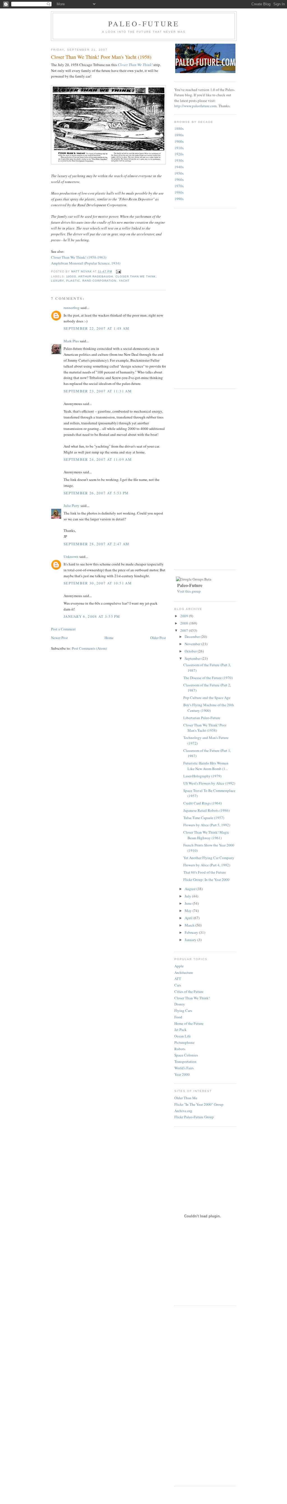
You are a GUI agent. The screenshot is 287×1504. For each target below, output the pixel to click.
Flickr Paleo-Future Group (194, 1116)
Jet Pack (180, 1029)
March (190, 925)
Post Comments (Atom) (89, 648)
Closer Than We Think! (135, 64)
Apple (179, 966)
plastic (73, 280)
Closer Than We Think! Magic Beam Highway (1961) (206, 835)
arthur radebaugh (95, 276)
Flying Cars (183, 1010)
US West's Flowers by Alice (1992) (209, 783)
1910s (179, 147)
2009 (184, 615)
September (193, 658)
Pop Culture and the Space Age (206, 697)
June (189, 903)
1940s (179, 166)
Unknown (71, 556)
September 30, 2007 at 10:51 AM (98, 583)
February (192, 932)
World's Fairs (184, 1067)
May (189, 910)
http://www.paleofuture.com (195, 105)
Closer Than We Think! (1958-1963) (78, 257)
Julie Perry (72, 505)
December (193, 636)
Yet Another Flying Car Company (208, 857)
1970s (179, 185)
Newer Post (59, 637)
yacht (124, 280)
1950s (71, 276)
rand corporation (99, 280)
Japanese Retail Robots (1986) (206, 810)
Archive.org (183, 1110)
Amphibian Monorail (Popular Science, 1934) (85, 263)
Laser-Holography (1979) (202, 775)
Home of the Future (188, 1023)
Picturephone (184, 1042)
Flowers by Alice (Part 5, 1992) (206, 824)
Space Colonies (186, 1055)
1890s (179, 134)
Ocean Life (182, 1035)
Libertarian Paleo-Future (201, 717)
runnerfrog (72, 307)
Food (178, 1016)
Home (109, 637)
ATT (177, 978)
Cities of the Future (188, 991)
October (191, 651)
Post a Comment (63, 628)
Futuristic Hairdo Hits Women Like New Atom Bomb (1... (205, 766)
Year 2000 (182, 1074)
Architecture (183, 972)
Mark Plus (71, 340)
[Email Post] (118, 271)
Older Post (158, 637)
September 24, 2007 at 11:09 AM (98, 459)
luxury (57, 280)
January (191, 939)
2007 (184, 630)
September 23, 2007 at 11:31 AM (98, 391)
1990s (179, 198)
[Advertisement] (196, 298)
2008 (184, 623)
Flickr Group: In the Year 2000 (206, 879)
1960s (179, 179)
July (188, 896)
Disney (179, 1004)
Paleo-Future (143, 23)
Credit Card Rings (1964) (202, 803)
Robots (179, 1048)
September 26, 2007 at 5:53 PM (96, 492)
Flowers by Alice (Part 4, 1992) (206, 864)
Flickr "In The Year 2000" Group (198, 1104)
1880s (179, 128)
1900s (179, 141)
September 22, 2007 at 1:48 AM (96, 328)
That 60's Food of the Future (204, 872)
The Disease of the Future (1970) (208, 677)
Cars (177, 985)
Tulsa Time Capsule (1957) (203, 817)
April (189, 917)
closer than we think (135, 276)
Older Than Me (185, 1097)
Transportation (185, 1061)
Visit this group (189, 591)
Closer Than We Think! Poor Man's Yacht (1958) (204, 727)
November (193, 643)
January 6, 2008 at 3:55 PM (92, 616)
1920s (179, 153)
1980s (179, 192)
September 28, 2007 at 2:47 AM (96, 543)
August (190, 888)
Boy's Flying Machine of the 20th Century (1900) (208, 707)
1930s (179, 160)
